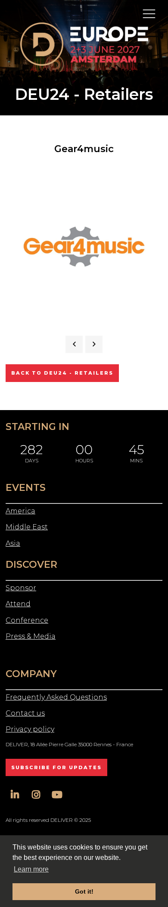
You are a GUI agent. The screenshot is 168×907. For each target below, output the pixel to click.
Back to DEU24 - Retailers (62, 373)
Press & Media (31, 636)
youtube (57, 795)
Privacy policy (30, 729)
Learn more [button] (31, 869)
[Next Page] (94, 344)
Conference (27, 620)
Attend (18, 604)
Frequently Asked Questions (56, 697)
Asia (13, 543)
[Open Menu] (149, 13)
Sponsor (21, 588)
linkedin (15, 795)
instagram (36, 795)
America (20, 511)
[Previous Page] (74, 344)
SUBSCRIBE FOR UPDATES (56, 767)
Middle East (27, 527)
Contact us (25, 713)
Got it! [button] (84, 891)
